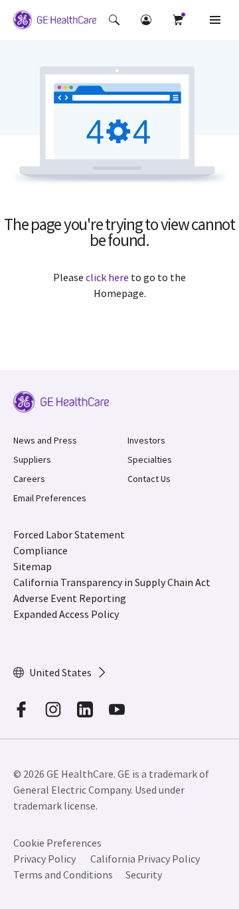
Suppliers (32, 459)
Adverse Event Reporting (69, 598)
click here (107, 277)
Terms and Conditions (63, 874)
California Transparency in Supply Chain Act (111, 582)
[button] (114, 20)
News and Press (45, 440)
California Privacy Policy (145, 858)
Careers (29, 479)
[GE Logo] (54, 22)
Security (143, 874)
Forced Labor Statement (69, 534)
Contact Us (149, 479)
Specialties (149, 459)
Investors (146, 440)
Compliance (40, 550)
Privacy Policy (44, 858)
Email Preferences (49, 498)
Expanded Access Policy (66, 614)
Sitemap (32, 566)
